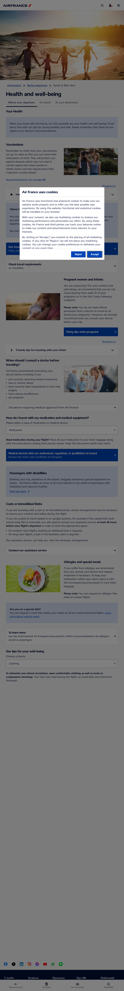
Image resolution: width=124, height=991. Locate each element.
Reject (78, 254)
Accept (95, 254)
